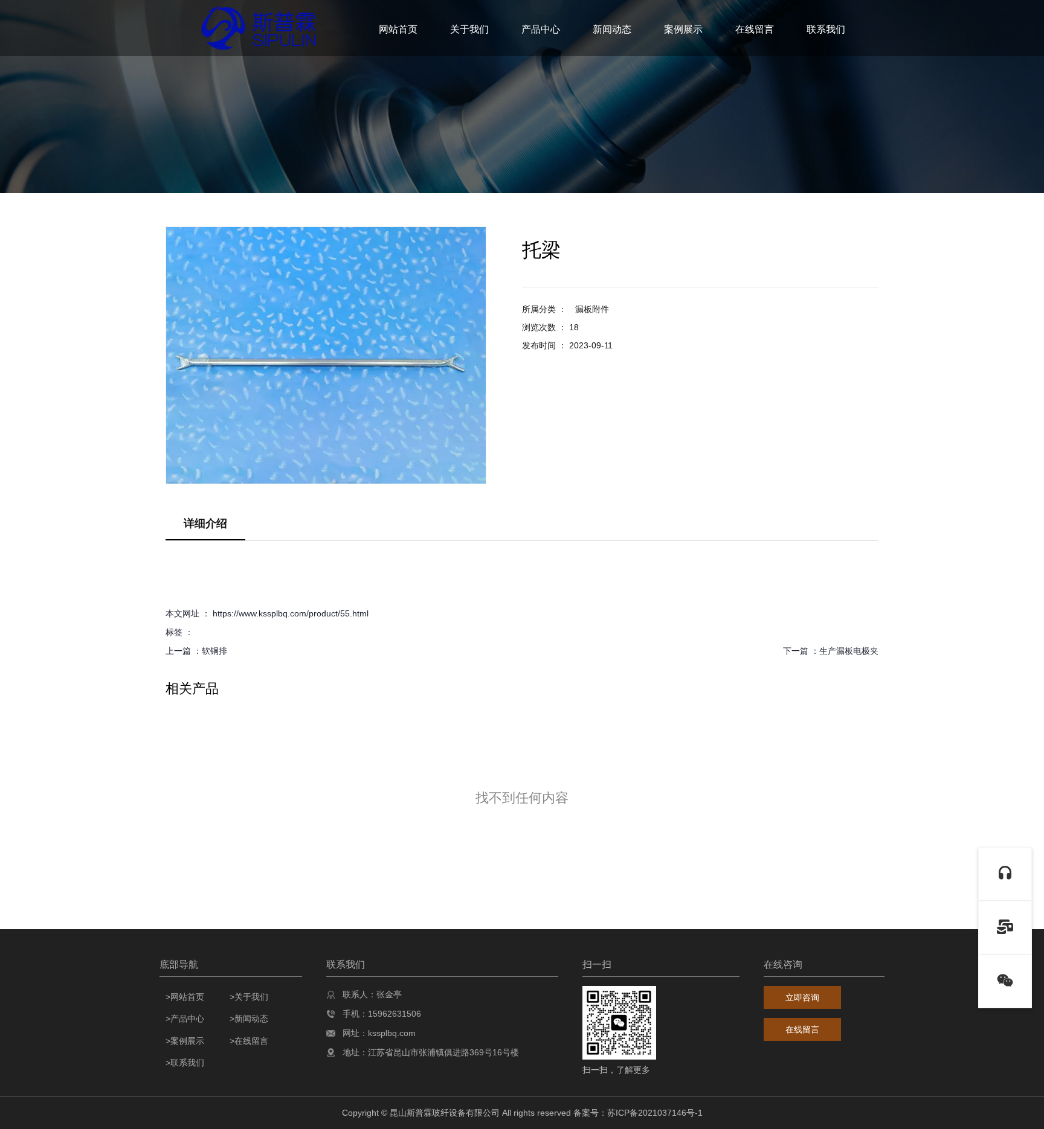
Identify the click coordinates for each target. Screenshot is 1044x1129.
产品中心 (540, 29)
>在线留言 (249, 1041)
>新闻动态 (249, 1018)
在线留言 (754, 29)
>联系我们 (185, 1062)
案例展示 (683, 29)
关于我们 (469, 29)
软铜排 (214, 651)
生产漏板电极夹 (848, 651)
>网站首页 (185, 997)
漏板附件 (592, 309)
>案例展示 (185, 1041)
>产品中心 (185, 1018)
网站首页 (398, 29)
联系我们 (826, 29)
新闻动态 (612, 29)
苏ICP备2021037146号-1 (655, 1113)
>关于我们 (249, 997)
